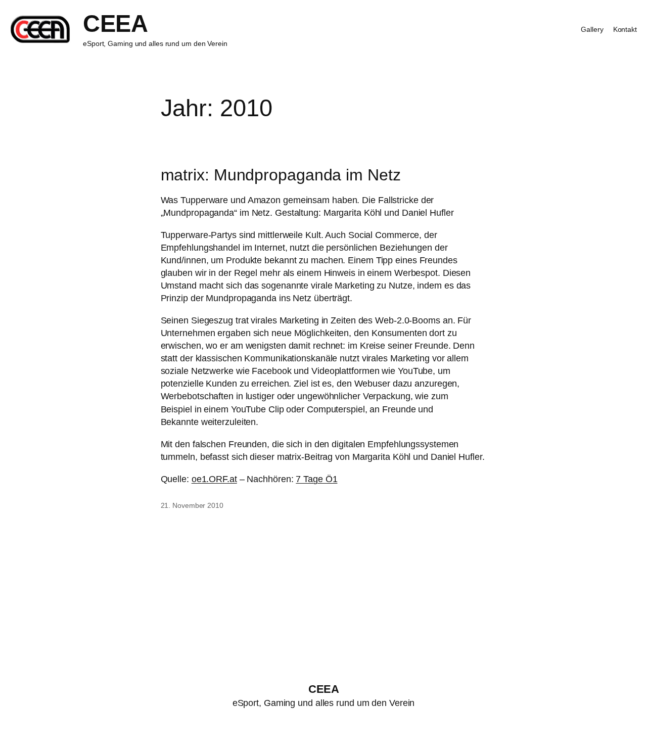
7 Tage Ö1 (316, 479)
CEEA (115, 23)
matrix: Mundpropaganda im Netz (281, 175)
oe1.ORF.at (214, 479)
